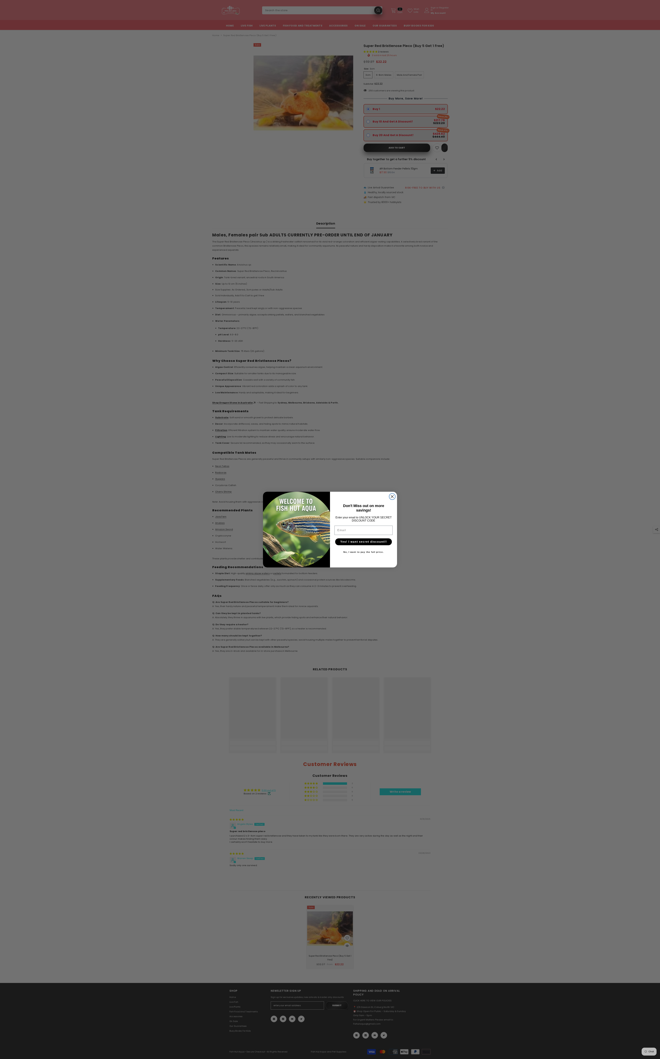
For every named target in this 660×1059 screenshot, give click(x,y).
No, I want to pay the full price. (363, 552)
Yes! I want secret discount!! (363, 541)
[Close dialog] (392, 496)
